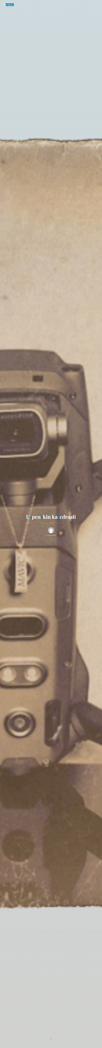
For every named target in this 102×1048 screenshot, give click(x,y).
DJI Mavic (8, 4)
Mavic (50, 511)
